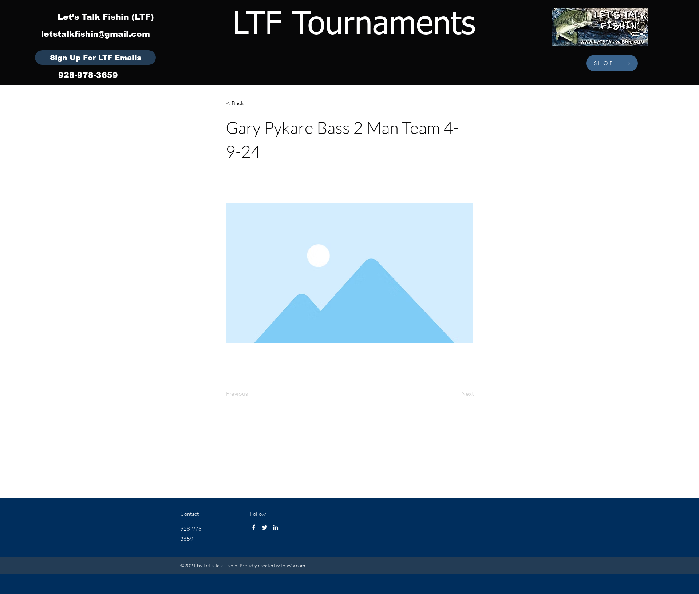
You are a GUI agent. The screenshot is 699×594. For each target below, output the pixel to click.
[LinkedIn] (275, 527)
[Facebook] (253, 527)
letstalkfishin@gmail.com (95, 34)
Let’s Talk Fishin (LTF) (106, 16)
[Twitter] (264, 527)
